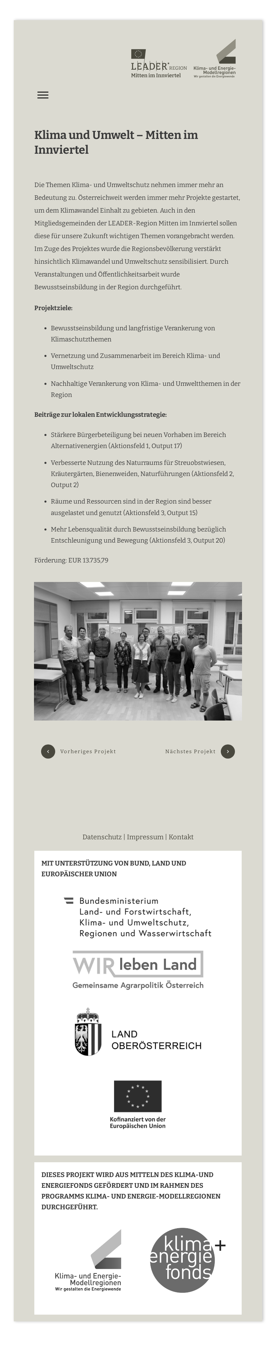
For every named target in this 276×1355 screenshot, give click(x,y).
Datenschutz (102, 837)
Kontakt (181, 837)
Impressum (145, 837)
